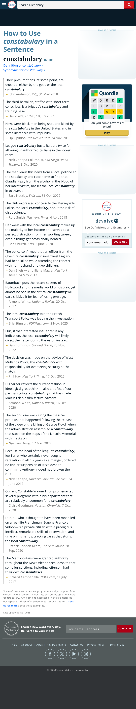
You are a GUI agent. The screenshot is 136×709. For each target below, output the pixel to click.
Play (107, 133)
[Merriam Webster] (106, 206)
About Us (27, 644)
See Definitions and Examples (106, 227)
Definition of (22, 65)
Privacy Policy (96, 644)
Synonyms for (23, 70)
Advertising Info (57, 644)
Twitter (62, 654)
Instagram (86, 654)
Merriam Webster (11, 628)
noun (49, 59)
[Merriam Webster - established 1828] (12, 5)
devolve (105, 221)
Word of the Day (106, 213)
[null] (116, 221)
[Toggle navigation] (4, 4)
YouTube (74, 654)
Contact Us (77, 644)
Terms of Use (116, 644)
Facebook (50, 654)
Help (15, 644)
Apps (39, 644)
